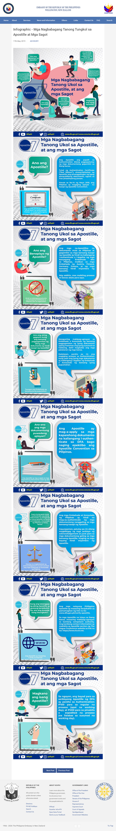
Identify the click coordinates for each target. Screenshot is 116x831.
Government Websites (80, 815)
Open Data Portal (55, 812)
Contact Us (30, 812)
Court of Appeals (78, 809)
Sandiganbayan (77, 812)
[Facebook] (79, 826)
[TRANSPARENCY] (104, 791)
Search (28, 809)
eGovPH (59, 809)
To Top (110, 826)
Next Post (50, 770)
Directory (29, 804)
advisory (34, 41)
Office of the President (80, 790)
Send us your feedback (57, 815)
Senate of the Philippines (81, 798)
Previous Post (64, 770)
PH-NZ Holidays (31, 806)
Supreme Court (77, 807)
